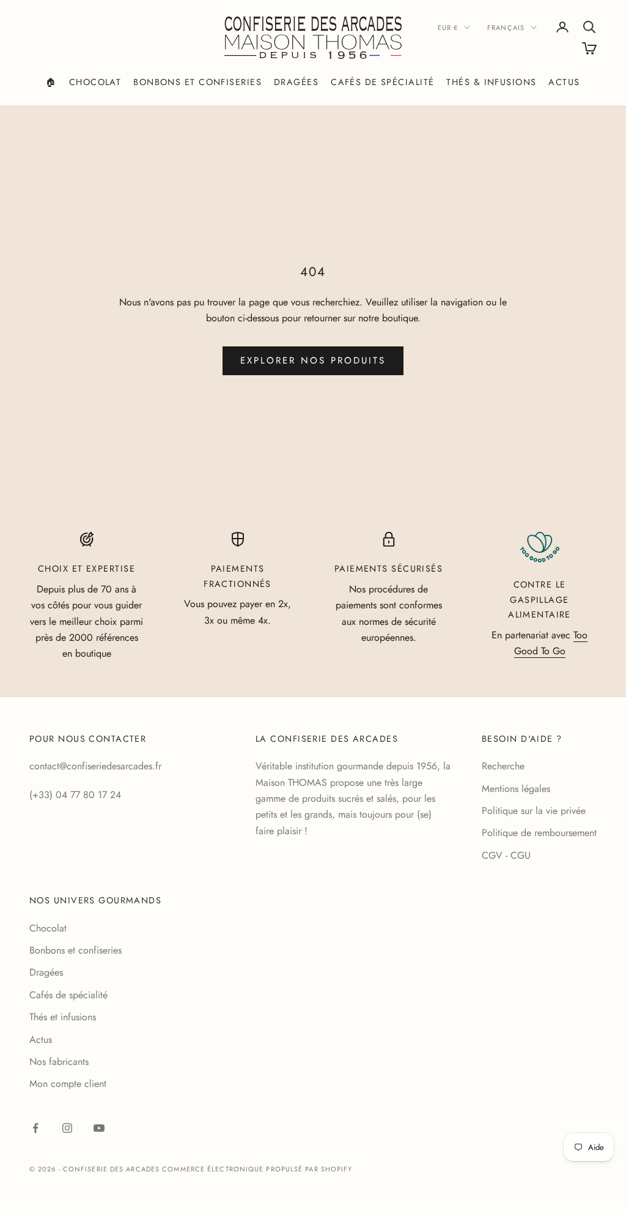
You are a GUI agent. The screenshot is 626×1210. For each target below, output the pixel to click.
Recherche (503, 766)
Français (506, 27)
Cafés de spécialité (382, 82)
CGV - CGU (506, 855)
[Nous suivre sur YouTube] (99, 1128)
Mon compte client (67, 1084)
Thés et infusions (62, 1017)
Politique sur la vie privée (534, 811)
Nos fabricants (59, 1062)
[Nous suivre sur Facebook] (35, 1128)
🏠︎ (51, 82)
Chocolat (95, 82)
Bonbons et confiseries (197, 82)
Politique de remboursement (539, 833)
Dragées (296, 82)
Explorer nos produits (313, 360)
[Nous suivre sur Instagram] (67, 1128)
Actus (564, 82)
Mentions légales (516, 789)
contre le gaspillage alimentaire (539, 599)
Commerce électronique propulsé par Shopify (257, 1169)
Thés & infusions (491, 82)
